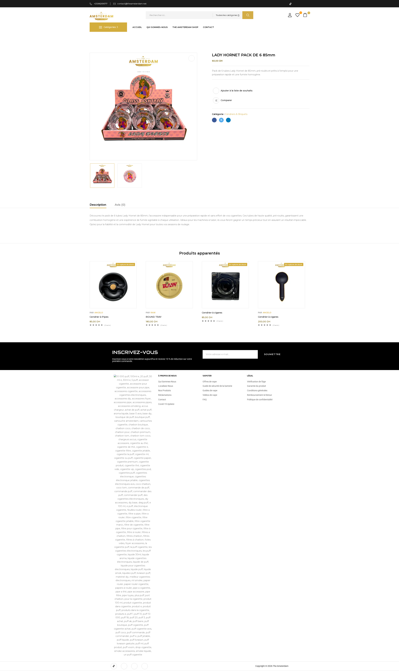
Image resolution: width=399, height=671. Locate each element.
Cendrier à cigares (212, 312)
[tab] (98, 205)
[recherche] (247, 15)
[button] (305, 15)
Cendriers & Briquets (123, 38)
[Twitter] (221, 120)
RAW (153, 312)
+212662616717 (100, 3)
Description (98, 204)
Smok (104, 38)
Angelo (98, 312)
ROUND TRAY (153, 316)
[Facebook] (214, 120)
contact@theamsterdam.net (132, 3)
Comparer (226, 100)
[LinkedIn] (228, 120)
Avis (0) (120, 204)
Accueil (93, 38)
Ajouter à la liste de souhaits (236, 90)
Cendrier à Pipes (99, 316)
